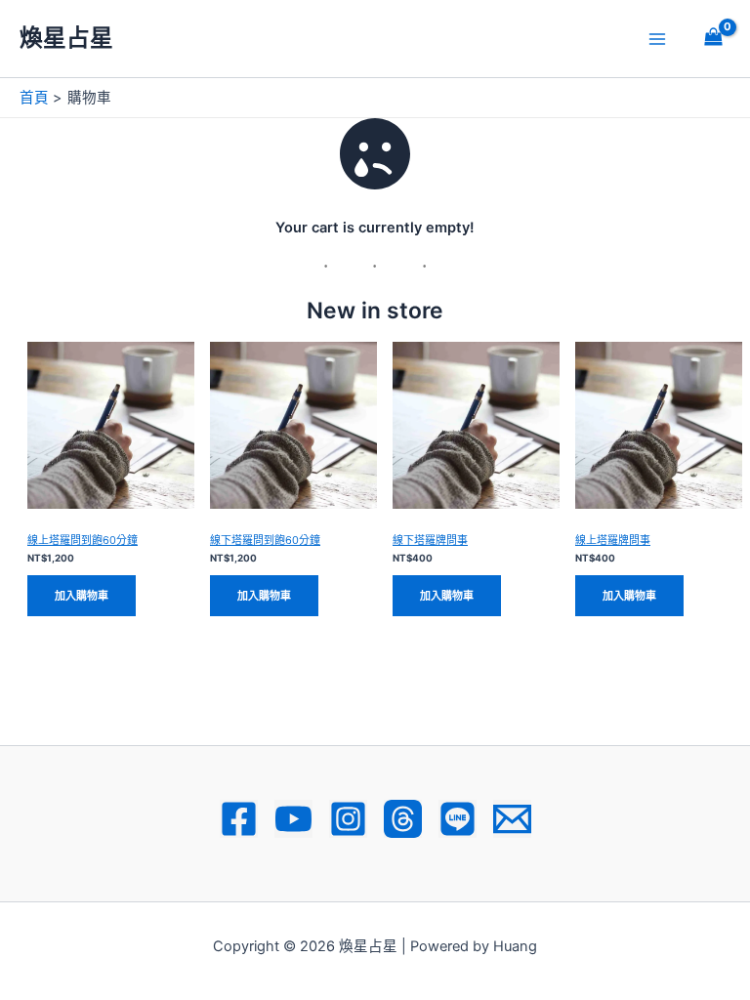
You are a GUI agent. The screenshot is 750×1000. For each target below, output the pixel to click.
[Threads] (403, 819)
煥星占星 (66, 37)
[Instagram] (348, 819)
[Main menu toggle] (657, 38)
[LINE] (457, 819)
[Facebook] (239, 819)
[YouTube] (293, 819)
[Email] (512, 819)
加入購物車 (81, 596)
